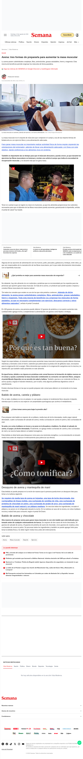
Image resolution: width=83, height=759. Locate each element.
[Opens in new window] (7, 744)
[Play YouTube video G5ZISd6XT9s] (41, 462)
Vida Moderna (13, 49)
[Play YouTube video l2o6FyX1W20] (41, 336)
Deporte (25, 540)
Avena (5, 540)
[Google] (3, 744)
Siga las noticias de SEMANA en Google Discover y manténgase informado (31, 69)
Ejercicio (34, 540)
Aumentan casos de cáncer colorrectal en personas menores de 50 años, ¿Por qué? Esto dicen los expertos (15, 251)
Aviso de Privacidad (9, 749)
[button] (41, 336)
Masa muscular (15, 540)
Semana (4, 49)
